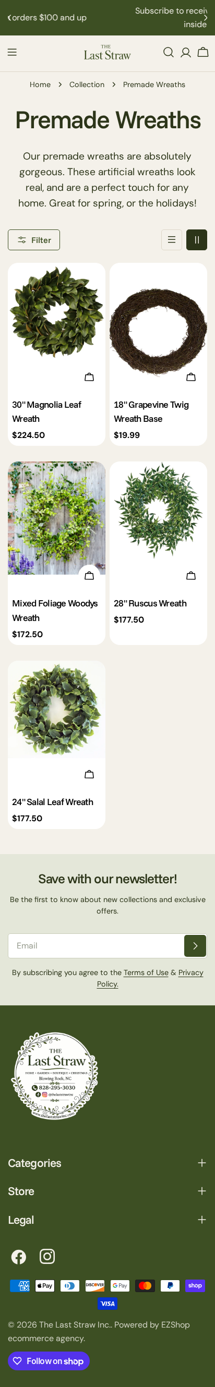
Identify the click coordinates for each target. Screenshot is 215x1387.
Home (40, 84)
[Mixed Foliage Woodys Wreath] (56, 526)
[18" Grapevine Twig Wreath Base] (158, 328)
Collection (86, 84)
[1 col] (171, 239)
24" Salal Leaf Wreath (52, 801)
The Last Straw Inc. (75, 1324)
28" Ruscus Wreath (150, 603)
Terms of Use (146, 972)
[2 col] (196, 239)
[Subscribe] (195, 946)
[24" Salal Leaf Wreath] (56, 725)
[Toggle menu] (12, 52)
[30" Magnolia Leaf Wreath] (56, 328)
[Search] (168, 52)
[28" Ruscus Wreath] (158, 526)
